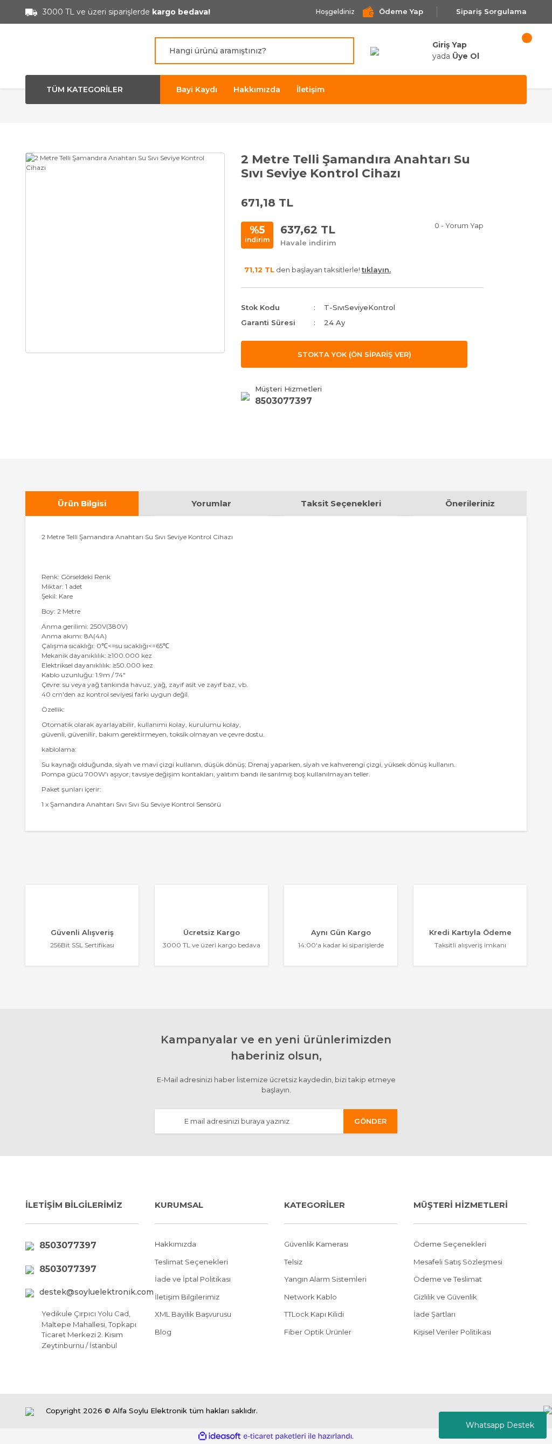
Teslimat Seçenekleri (191, 1261)
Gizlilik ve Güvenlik (445, 1296)
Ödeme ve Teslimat (447, 1279)
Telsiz (293, 1261)
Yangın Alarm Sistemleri (325, 1279)
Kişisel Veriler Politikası (452, 1332)
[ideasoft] (219, 1436)
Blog (163, 1332)
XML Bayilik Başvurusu (193, 1314)
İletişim (310, 89)
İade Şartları (434, 1314)
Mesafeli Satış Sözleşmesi (457, 1261)
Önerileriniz (470, 503)
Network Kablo (310, 1296)
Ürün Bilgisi (82, 503)
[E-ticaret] (274, 1436)
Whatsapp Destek (500, 1425)
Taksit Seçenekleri (341, 503)
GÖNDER (370, 1121)
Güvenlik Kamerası (316, 1244)
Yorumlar (211, 503)
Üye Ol (465, 56)
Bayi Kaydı (196, 89)
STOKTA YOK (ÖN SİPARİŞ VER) (354, 354)
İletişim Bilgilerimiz (187, 1296)
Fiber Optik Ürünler (317, 1332)
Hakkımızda (256, 89)
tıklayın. (376, 269)
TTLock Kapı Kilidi (314, 1314)
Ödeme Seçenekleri (449, 1244)
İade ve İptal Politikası (193, 1279)
